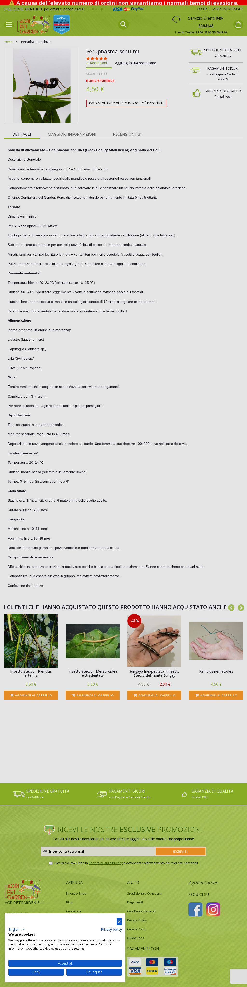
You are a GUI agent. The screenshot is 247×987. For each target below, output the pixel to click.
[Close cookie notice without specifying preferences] (119, 921)
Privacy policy (111, 929)
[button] (16, 929)
